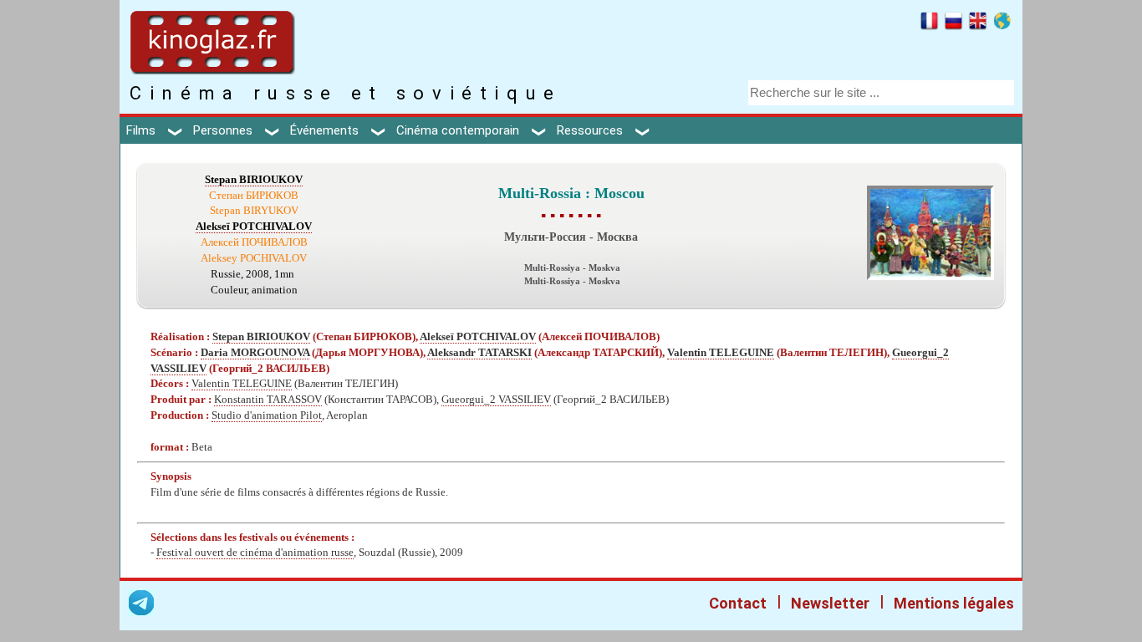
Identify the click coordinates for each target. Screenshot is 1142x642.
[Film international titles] (1002, 23)
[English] (977, 23)
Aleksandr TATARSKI (479, 353)
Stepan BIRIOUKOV (254, 180)
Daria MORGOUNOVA (255, 353)
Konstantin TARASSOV (268, 399)
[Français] (929, 23)
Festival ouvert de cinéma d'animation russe (255, 552)
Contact (738, 603)
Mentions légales (954, 603)
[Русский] (953, 23)
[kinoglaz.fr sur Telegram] (141, 605)
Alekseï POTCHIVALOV (254, 226)
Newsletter (830, 603)
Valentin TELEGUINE (720, 353)
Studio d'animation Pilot (267, 415)
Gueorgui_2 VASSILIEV (496, 399)
